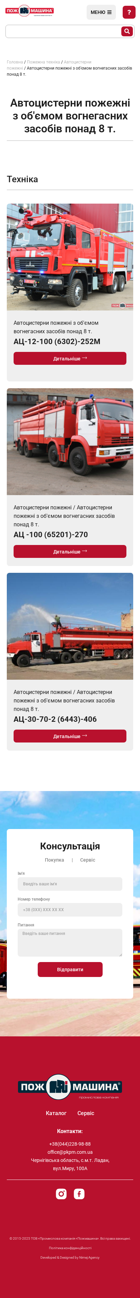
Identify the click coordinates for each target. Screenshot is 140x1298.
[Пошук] (127, 31)
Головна (15, 62)
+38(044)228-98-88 (70, 1144)
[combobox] (63, 31)
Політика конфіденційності (70, 1248)
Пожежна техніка (43, 62)
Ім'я (21, 873)
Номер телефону (34, 899)
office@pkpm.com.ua (70, 1152)
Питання (26, 925)
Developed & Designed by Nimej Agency (70, 1257)
